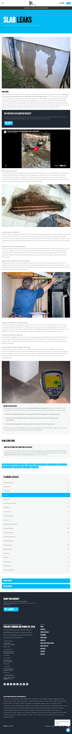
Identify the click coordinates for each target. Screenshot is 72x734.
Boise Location (7, 666)
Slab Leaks (6, 495)
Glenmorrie (48, 703)
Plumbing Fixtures (8, 565)
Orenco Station (7, 712)
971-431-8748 (61, 3)
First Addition (16, 703)
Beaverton (16, 699)
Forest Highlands (36, 703)
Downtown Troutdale (34, 701)
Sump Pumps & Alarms (9, 515)
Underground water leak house (8, 464)
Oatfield (49, 710)
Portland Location (8, 649)
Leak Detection (7, 507)
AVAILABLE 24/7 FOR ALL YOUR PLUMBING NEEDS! (36, 8)
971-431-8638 (6, 663)
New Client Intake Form (47, 643)
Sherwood (6, 714)
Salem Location (7, 658)
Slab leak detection (62, 464)
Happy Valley (6, 705)
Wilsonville (10, 717)
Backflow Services (8, 549)
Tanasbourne (40, 714)
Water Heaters (7, 490)
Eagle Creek (56, 701)
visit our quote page (9, 603)
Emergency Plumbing (8, 482)
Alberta (5, 699)
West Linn (61, 714)
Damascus (26, 701)
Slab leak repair (30, 464)
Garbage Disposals (8, 545)
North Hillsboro (25, 710)
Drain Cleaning (7, 486)
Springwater (19, 714)
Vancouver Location (8, 641)
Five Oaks (21, 703)
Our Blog (42, 649)
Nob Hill (19, 710)
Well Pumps (6, 520)
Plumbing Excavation (8, 532)
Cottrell (18, 701)
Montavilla (41, 708)
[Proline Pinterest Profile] (27, 684)
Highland (18, 705)
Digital (12, 726)
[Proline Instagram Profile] (11, 684)
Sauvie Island (48, 712)
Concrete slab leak (18, 467)
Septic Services (7, 586)
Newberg (15, 710)
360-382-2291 (6, 646)
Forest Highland (28, 703)
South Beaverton (12, 714)
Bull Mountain (35, 699)
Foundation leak (26, 467)
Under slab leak (35, 467)
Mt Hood (53, 708)
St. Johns (30, 714)
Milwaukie (32, 708)
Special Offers (44, 632)
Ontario (53, 710)
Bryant (30, 699)
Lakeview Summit (63, 705)
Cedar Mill (50, 699)
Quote (68, 3)
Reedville (34, 712)
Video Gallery (44, 646)
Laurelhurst (13, 708)
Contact (42, 654)
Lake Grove (49, 705)
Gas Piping (6, 557)
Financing (43, 635)
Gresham (59, 703)
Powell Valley (28, 712)
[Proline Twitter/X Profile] (8, 684)
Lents (18, 708)
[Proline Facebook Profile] (17, 684)
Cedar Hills (45, 699)
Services (42, 629)
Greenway (54, 703)
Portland (19, 712)
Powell (23, 712)
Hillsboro (23, 705)
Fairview (10, 703)
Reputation (43, 638)
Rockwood (39, 712)
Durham (51, 701)
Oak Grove (44, 710)
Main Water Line (7, 511)
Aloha (8, 699)
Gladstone (43, 703)
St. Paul (34, 714)
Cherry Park (61, 699)
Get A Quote (8, 123)
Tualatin (54, 714)
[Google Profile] (5, 684)
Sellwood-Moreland (62, 712)
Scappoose (54, 712)
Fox (10, 726)
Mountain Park (47, 708)
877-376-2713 (6, 672)
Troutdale (49, 714)
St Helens (25, 714)
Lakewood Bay (7, 708)
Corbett (14, 701)
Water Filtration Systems (9, 570)
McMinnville (22, 708)
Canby (40, 699)
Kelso (40, 705)
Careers (42, 651)
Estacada (6, 703)
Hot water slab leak (53, 464)
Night (8, 726)
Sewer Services (7, 581)
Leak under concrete (21, 464)
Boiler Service (7, 553)
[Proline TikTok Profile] (14, 684)
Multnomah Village (8, 710)
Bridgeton (25, 699)
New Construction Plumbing (10, 503)
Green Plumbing (7, 561)
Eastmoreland (63, 701)
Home (41, 627)
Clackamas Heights (8, 701)
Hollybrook (27, 705)
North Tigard (38, 710)
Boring (21, 699)
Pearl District (14, 712)
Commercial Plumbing (8, 528)
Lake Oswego (55, 705)
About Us (42, 640)
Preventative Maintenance (9, 536)
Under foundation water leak (41, 464)
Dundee (41, 701)
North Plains (31, 710)
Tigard (45, 714)
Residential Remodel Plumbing (10, 524)
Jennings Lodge (34, 705)
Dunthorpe (46, 701)
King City (44, 705)
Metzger (27, 708)
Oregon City (58, 710)
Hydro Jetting (7, 499)
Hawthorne (12, 705)
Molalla (36, 708)
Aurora (12, 699)
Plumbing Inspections (8, 540)
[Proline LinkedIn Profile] (24, 684)
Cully (22, 701)
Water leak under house (7, 467)
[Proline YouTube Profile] (21, 684)
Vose (57, 714)
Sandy (43, 712)
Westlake (6, 717)
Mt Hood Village (59, 708)
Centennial (55, 699)
